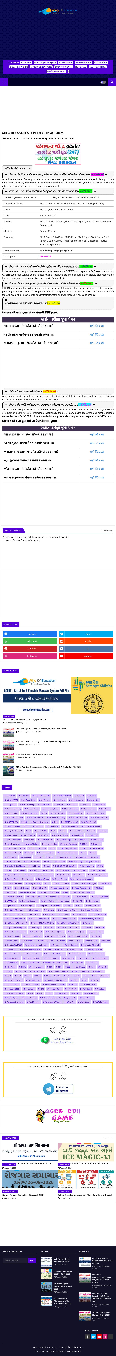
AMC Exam (45, 800)
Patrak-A (50, 927)
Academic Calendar (63, 795)
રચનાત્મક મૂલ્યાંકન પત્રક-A (45, 62)
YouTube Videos (101, 1002)
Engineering (98, 839)
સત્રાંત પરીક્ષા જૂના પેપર (19, 67)
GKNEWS (30, 853)
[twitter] (93, 1336)
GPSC (94, 853)
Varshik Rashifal (30, 998)
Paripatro (88, 923)
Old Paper (50, 910)
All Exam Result (29, 800)
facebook (32, 634)
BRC (56, 822)
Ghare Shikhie (97, 848)
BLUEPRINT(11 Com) (15, 817)
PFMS (93, 932)
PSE (71, 940)
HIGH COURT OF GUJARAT (65, 866)
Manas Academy (62, 883)
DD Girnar (44, 835)
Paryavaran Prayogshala (16, 927)
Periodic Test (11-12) (56, 932)
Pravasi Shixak (12, 940)
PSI (80, 940)
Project (62, 940)
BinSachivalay (12, 813)
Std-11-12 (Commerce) (59, 971)
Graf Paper (26, 857)
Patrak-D (88, 927)
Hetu (48, 866)
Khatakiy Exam (12, 879)
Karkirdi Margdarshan (98, 875)
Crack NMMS (41, 831)
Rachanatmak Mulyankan (37, 945)
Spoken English (37, 967)
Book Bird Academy (41, 822)
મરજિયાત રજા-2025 (83, 62)
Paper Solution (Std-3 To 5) (64, 918)
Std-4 (28, 976)
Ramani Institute (71, 945)
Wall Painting (34, 1002)
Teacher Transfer (31, 984)
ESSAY (84, 844)
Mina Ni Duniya (23, 888)
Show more (108, 1138)
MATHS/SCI (106, 883)
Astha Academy (28, 804)
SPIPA (23, 967)
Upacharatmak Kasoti (15, 993)
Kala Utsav (79, 875)
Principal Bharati (46, 940)
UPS (31, 993)
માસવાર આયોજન (66, 62)
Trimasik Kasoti (56, 989)
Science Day (69, 958)
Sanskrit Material (13, 954)
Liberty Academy (34, 883)
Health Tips (35, 866)
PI (101, 932)
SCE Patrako (60, 954)
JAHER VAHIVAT (99, 870)
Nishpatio (43, 905)
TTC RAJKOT (72, 989)
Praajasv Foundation (33, 936)
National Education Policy (84, 892)
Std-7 (58, 976)
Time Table (30, 989)
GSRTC (39, 857)
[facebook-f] (87, 1336)
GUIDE (50, 857)
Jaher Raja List (81, 870)
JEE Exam (30, 875)
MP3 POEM (11, 892)
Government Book (46, 853)
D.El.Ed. (92, 831)
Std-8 (68, 976)
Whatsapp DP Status (53, 1002)
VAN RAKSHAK (92, 993)
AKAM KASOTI (12, 800)
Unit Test (100, 989)
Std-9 (78, 976)
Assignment (11, 804)
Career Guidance (13, 826)
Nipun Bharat (12, 905)
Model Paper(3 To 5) (61, 888)
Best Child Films (33, 809)
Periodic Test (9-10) (77, 932)
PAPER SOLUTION (99, 914)
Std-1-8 (103, 967)
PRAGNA (97, 936)
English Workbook (70, 844)
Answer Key (94, 800)
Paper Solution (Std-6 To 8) (91, 918)
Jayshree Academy (14, 875)
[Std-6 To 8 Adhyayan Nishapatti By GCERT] (8, 758)
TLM (42, 989)
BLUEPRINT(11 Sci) (36, 817)
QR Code (106, 940)
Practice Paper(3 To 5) (56, 936)
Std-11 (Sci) (21, 971)
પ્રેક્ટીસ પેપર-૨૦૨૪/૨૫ (56, 71)
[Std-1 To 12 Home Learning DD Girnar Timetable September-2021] (8, 745)
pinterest (32, 648)
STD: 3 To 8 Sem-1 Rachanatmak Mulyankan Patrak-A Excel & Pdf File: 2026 (48, 767)
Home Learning (88, 866)
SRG (50, 967)
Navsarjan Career (35, 896)
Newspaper (64, 901)
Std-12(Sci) (99, 971)
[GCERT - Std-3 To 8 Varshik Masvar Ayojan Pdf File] (58, 695)
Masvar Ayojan (90, 883)
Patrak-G (22, 932)
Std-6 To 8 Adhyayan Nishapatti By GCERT (34, 754)
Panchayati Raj (80, 914)
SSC (59, 967)
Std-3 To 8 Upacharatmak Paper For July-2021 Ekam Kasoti (41, 728)
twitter (88, 634)
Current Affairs (77, 831)
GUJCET (48, 861)
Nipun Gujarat (28, 905)
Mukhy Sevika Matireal (50, 892)
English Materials (13, 844)
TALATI (75, 980)
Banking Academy (14, 809)
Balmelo (60, 804)
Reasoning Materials (91, 945)
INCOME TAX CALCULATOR (42, 870)
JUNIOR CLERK (64, 875)
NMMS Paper (81, 67)
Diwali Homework (14, 839)
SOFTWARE (11, 967)
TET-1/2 (74, 984)
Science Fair (84, 958)
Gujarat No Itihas (65, 857)
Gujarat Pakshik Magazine (88, 857)
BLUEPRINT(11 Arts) (96, 813)
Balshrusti (73, 804)
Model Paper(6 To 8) (82, 888)
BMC (25, 822)
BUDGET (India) (90, 822)
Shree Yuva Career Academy (56, 962)
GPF (84, 853)
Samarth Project (75, 949)
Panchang (65, 914)
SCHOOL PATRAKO (32, 958)
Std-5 (38, 976)
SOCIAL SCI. (93, 962)
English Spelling (50, 844)
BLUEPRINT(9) (12, 822)
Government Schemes (68, 853)
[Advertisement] (58, 39)
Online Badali (34, 914)
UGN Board (87, 989)
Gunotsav (61, 861)
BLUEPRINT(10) (77, 813)
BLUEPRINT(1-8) (58, 813)
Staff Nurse (80, 967)
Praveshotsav (29, 940)
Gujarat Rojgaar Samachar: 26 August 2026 (22, 1195)
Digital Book (78, 835)
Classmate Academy (92, 826)
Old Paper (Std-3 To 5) (68, 910)
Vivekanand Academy (15, 1002)
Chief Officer (54, 826)
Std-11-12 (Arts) (38, 971)
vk (88, 648)
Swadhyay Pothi (34, 980)
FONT (33, 848)
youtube (88, 656)
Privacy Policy (65, 1347)
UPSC (40, 993)
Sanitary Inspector (95, 949)
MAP (76, 883)
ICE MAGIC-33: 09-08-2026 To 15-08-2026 (89, 1163)
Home (36, 1347)
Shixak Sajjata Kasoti (31, 962)
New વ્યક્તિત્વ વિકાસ (98, 67)
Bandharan (100, 804)
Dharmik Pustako (61, 835)
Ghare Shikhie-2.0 (14, 853)
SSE (68, 967)
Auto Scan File (45, 804)
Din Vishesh (93, 835)
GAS (84, 848)
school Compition (97, 954)
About (43, 1347)
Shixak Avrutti (12, 962)
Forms (43, 848)
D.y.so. (103, 831)
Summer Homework (14, 980)
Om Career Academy (15, 914)
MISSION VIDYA (41, 888)
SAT (47, 954)
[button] (112, 82)
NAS (66, 892)
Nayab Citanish (82, 896)
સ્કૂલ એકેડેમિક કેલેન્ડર (63, 67)
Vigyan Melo (71, 998)
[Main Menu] (4, 82)
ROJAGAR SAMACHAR (54, 949)
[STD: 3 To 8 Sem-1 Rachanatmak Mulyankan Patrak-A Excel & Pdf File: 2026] (8, 771)
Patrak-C (75, 927)
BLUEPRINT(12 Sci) (100, 817)
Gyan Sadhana (94, 861)
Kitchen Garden (61, 879)
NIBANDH (79, 901)
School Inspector (13, 958)
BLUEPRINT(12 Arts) (57, 817)
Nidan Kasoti (93, 901)
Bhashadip (105, 809)
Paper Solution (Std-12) (40, 918)
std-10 (9, 971)
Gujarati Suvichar (32, 861)
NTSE (79, 905)
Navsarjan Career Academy (59, 896)
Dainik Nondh (12, 835)
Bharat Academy (70, 809)
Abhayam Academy (42, 795)
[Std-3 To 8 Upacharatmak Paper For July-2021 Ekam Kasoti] (8, 732)
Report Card (11, 949)
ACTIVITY (80, 795)
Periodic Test (37, 932)
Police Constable (13, 936)
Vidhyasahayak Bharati (51, 998)
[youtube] (99, 1336)
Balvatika (86, 804)
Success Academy (101, 976)
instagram (32, 656)
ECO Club (30, 839)
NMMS (69, 905)
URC (50, 993)
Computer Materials (14, 831)
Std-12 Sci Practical (81, 971)
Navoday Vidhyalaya (14, 896)
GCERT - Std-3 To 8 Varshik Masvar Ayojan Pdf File (24, 719)
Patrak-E (100, 927)
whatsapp (32, 641)
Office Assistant (93, 905)
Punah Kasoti (92, 940)
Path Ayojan (36, 927)
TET (63, 984)
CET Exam (39, 826)
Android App (60, 800)
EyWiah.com (11, 848)
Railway (56, 945)
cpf (29, 831)
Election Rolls (82, 839)
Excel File (96, 844)
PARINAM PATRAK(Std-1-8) (17, 923)
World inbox (85, 1002)
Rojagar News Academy (31, 949)
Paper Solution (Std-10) (16, 918)
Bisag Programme (30, 813)
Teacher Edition (13, 984)
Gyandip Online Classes (16, 866)
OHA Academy (34, 910)
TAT (85, 980)
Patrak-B (62, 927)
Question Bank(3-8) (14, 945)
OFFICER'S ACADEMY (15, 910)
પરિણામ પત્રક (26, 62)
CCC (27, 826)
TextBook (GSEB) (13, 989)
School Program (52, 958)
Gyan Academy (76, 861)
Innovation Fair (64, 870)
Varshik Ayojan (12, 998)
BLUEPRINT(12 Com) (79, 817)
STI (87, 976)
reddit (88, 641)
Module (99, 888)
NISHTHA (56, 905)
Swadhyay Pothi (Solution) (56, 980)
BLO (45, 813)
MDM (9, 888)
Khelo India (28, 879)
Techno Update (50, 984)
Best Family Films (51, 809)
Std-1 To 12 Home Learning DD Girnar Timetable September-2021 (44, 741)
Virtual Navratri (87, 998)
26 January (24, 795)
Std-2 (9, 976)
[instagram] (105, 1336)
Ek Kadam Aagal (64, 839)
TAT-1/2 (96, 980)
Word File (70, 1002)
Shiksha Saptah (101, 958)
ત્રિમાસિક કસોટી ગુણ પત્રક (41, 67)
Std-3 (19, 976)
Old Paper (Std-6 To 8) (91, 910)
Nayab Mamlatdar (100, 896)
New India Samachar (30, 901)
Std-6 (48, 976)
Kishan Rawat (43, 879)
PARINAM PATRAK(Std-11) (43, 923)
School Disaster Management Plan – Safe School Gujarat (85, 1195)
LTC (48, 883)
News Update (49, 901)
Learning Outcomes (14, 883)
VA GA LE (76, 993)
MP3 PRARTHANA (28, 892)
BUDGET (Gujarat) (70, 822)
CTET (64, 831)
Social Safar (78, 962)
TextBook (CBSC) (89, 984)
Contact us (52, 1347)
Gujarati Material (13, 861)
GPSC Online (12, 857)
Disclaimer (78, 1347)
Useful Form (62, 993)
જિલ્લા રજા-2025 (100, 62)
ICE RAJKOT (21, 870)
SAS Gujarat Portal (33, 954)
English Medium (32, 844)
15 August (11, 795)
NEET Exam (11, 901)
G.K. (53, 848)
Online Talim (50, 914)
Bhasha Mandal (89, 809)
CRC (54, 831)
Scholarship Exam (78, 954)
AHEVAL (93, 795)
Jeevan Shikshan (46, 875)
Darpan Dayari (29, 835)
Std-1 (93, 967)
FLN (23, 848)
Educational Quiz (46, 839)
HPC (101, 866)
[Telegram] (110, 1336)
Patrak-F (10, 932)
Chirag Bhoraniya (71, 826)
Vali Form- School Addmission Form (33, 1163)
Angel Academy (77, 800)
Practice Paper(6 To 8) (79, 936)
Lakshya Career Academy (83, 879)
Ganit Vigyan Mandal (69, 848)
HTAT (9, 870)
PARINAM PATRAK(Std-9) (69, 923)
